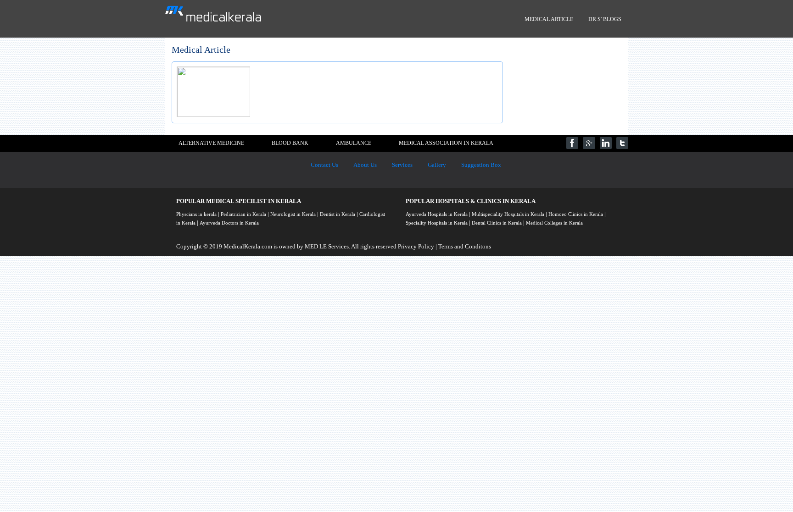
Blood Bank (290, 143)
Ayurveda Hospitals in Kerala (437, 214)
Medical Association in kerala (446, 143)
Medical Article (549, 19)
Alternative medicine (211, 143)
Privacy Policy (416, 246)
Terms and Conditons (464, 246)
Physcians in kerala (196, 214)
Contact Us (324, 164)
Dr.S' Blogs (604, 19)
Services (402, 164)
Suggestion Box (481, 164)
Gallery (437, 164)
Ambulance (353, 143)
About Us (365, 164)
